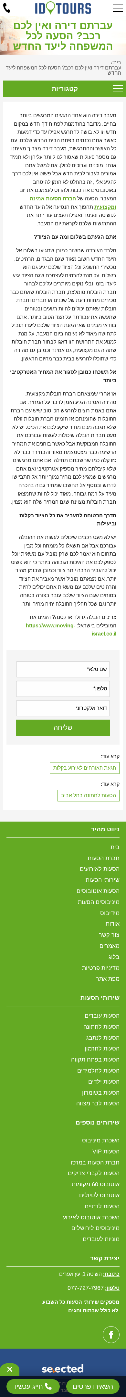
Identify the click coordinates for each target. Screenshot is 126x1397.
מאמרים (110, 946)
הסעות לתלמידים (98, 1070)
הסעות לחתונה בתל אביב (88, 795)
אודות (113, 924)
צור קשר (109, 935)
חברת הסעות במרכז (95, 1162)
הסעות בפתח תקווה (95, 1059)
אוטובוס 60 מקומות (96, 1184)
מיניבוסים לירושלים (95, 1228)
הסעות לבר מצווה (98, 1103)
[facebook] (111, 1334)
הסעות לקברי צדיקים (94, 1173)
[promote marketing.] (63, 1369)
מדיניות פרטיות (101, 968)
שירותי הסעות (103, 880)
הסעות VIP (106, 1151)
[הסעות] (63, 8)
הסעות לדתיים (102, 1206)
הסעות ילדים (104, 1081)
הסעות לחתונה (101, 1027)
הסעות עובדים (102, 1016)
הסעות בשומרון (101, 1092)
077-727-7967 (86, 1288)
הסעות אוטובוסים (98, 891)
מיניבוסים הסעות (99, 902)
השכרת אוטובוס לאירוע (91, 1217)
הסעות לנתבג (103, 1038)
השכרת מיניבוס (101, 1140)
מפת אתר (108, 978)
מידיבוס (110, 913)
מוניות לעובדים (101, 1239)
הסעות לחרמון (102, 1048)
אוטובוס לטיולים (99, 1195)
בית (115, 847)
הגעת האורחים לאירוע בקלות (84, 768)
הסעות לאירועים (100, 869)
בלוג (114, 957)
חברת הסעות (104, 858)
